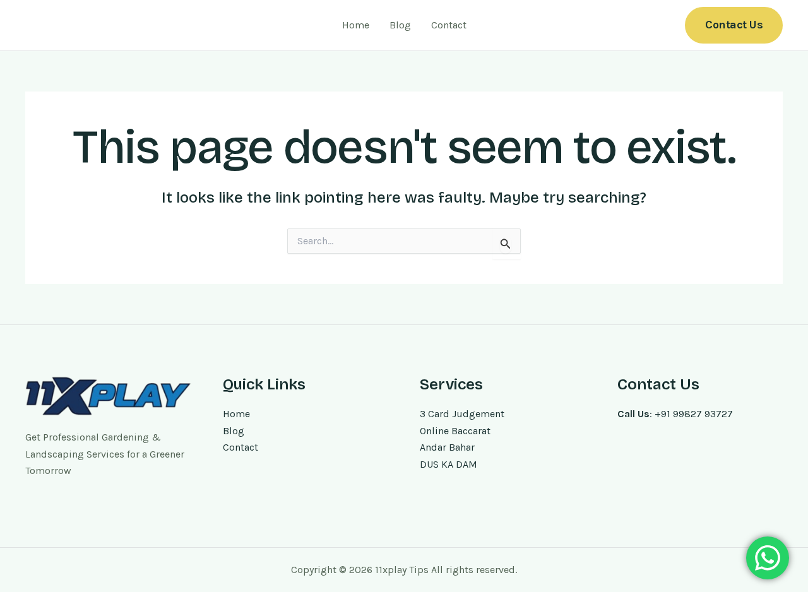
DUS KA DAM (448, 464)
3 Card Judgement (462, 414)
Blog (400, 25)
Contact (448, 25)
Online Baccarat (455, 431)
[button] (734, 25)
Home (355, 25)
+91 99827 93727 (694, 414)
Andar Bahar (447, 447)
